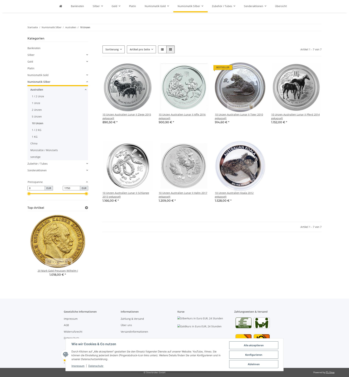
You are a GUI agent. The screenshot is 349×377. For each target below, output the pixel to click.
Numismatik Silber (38, 81)
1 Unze (36, 103)
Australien (36, 89)
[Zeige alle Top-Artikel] (86, 208)
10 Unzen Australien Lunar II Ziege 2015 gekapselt (127, 116)
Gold (30, 61)
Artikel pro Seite (140, 49)
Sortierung (112, 49)
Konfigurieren (253, 354)
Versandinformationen (134, 331)
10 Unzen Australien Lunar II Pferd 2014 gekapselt (295, 116)
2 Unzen (37, 109)
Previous (36, 250)
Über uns (126, 325)
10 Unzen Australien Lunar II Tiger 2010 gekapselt (239, 116)
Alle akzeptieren (254, 345)
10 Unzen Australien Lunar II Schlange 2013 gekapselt (126, 194)
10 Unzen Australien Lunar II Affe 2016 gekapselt (182, 116)
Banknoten (34, 48)
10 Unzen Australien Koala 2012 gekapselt (234, 194)
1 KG (34, 136)
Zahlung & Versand (132, 318)
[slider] (29, 194)
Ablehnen (254, 364)
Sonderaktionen (37, 170)
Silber (31, 55)
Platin (30, 68)
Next (79, 250)
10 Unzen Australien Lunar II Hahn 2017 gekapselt (183, 194)
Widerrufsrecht (73, 331)
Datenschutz (95, 365)
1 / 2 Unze (38, 96)
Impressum (78, 365)
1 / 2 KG (36, 130)
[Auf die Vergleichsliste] (147, 68)
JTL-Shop (330, 372)
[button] (162, 49)
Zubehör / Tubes (37, 163)
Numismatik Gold (38, 75)
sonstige (35, 157)
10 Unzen (37, 123)
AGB (66, 325)
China (33, 143)
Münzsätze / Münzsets (44, 150)
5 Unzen (37, 116)
